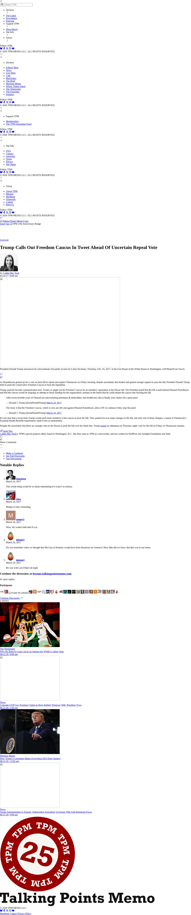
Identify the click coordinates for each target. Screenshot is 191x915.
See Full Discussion (15, 456)
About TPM (11, 191)
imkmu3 (20, 539)
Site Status (11, 164)
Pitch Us (10, 204)
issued (103, 425)
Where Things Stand (15, 86)
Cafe (8, 75)
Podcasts (10, 21)
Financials (11, 199)
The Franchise (12, 92)
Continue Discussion (10, 598)
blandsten (21, 479)
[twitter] (7, 911)
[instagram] (10, 48)
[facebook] (4, 48)
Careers (9, 202)
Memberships (12, 121)
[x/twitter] (7, 48)
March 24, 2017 (54, 402)
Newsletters (11, 18)
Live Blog (11, 73)
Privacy (9, 161)
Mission (9, 194)
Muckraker (11, 78)
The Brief (10, 81)
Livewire (4, 240)
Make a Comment (14, 453)
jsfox (18, 499)
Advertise (10, 156)
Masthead (10, 196)
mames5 (20, 519)
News (8, 70)
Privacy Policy (24, 913)
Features (10, 94)
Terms (9, 159)
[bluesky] (1, 48)
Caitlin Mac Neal (11, 273)
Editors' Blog (12, 67)
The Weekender (13, 89)
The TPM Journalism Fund (18, 124)
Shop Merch (12, 29)
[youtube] (13, 48)
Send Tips (4, 224)
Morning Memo (13, 83)
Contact (9, 153)
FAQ (8, 151)
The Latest (11, 15)
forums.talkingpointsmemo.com (52, 573)
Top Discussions (13, 458)
